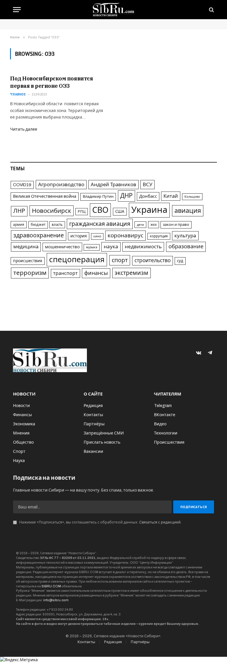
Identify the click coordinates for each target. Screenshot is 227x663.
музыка (91, 247)
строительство (152, 260)
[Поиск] (211, 9)
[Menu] (17, 9)
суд (180, 261)
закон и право (176, 225)
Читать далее (23, 129)
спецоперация (77, 259)
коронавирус (125, 235)
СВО (100, 210)
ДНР (126, 195)
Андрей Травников (113, 184)
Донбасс (148, 196)
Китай (170, 196)
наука (111, 246)
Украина (149, 210)
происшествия (27, 261)
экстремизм (131, 273)
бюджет (38, 225)
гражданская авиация (99, 224)
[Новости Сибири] (113, 9)
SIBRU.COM (51, 586)
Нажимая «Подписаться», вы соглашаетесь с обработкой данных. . (99, 522)
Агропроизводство (61, 184)
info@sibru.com (56, 600)
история (78, 236)
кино (97, 236)
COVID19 (22, 184)
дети (140, 224)
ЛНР (19, 211)
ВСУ (147, 184)
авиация (187, 210)
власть (57, 224)
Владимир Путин (98, 196)
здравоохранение (38, 235)
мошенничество (62, 246)
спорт (120, 260)
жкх (153, 225)
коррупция (159, 236)
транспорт (65, 273)
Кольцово (192, 196)
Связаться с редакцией (160, 522)
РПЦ (81, 212)
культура (185, 236)
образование (185, 246)
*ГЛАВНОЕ (18, 94)
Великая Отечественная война (44, 196)
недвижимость (143, 246)
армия (18, 225)
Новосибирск (51, 211)
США (119, 211)
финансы (96, 273)
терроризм (29, 273)
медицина (25, 246)
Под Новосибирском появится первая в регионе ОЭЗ (51, 82)
